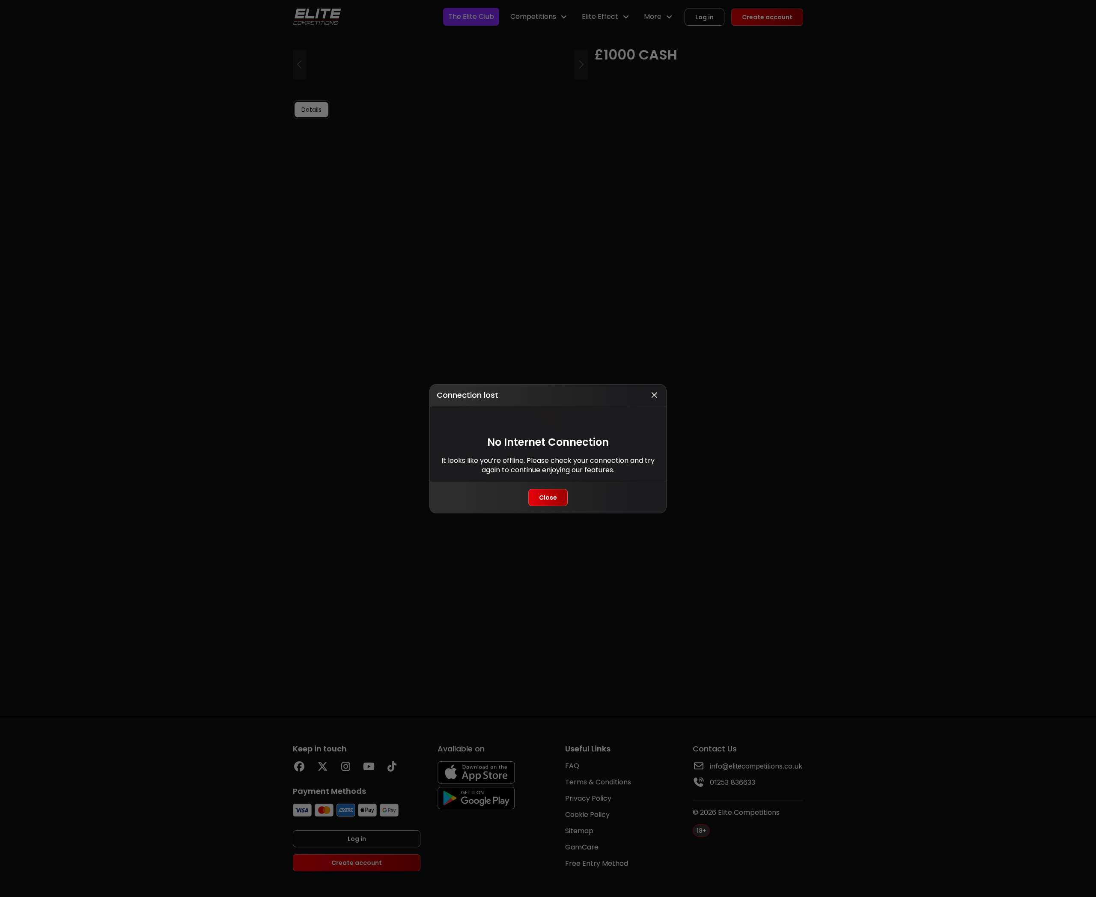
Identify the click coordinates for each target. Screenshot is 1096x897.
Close (548, 497)
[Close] (654, 395)
